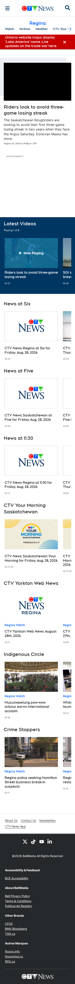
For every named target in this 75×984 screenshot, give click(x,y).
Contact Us (28, 820)
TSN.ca (10, 933)
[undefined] (31, 261)
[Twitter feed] (25, 841)
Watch (9, 29)
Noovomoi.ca (14, 956)
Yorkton (24, 29)
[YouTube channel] (41, 841)
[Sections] (7, 8)
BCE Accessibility (16, 878)
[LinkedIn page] (50, 841)
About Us (11, 820)
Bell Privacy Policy (17, 896)
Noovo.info (12, 951)
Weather (41, 29)
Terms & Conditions (18, 901)
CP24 (8, 923)
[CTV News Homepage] (37, 8)
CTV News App (15, 826)
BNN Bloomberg (16, 928)
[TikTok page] (33, 841)
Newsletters (47, 820)
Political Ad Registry (18, 906)
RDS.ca (10, 961)
